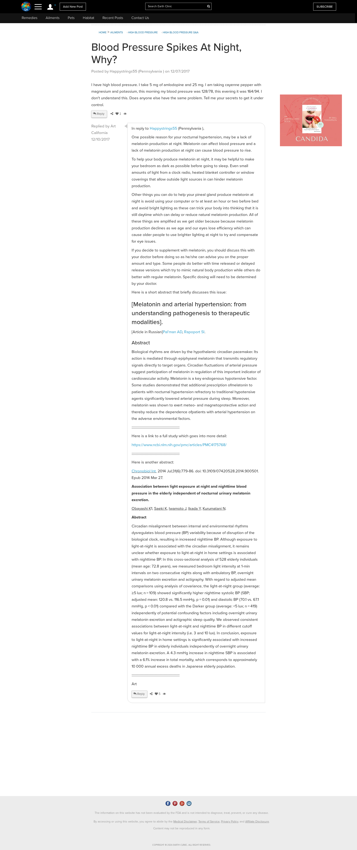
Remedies (29, 18)
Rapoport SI (194, 332)
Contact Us (140, 18)
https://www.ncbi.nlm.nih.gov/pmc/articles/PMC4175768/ (179, 445)
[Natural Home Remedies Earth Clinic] (26, 6)
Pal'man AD (172, 332)
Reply (100, 114)
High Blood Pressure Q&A (181, 32)
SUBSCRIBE (325, 6)
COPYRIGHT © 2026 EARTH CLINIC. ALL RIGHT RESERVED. (181, 845)
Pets (71, 18)
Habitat (88, 18)
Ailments (53, 18)
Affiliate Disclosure (257, 821)
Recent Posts (112, 18)
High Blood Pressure (143, 32)
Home (102, 32)
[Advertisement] (166, 760)
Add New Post (73, 6)
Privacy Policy (229, 821)
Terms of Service (209, 821)
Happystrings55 (164, 128)
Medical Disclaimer (185, 821)
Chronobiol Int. (144, 471)
